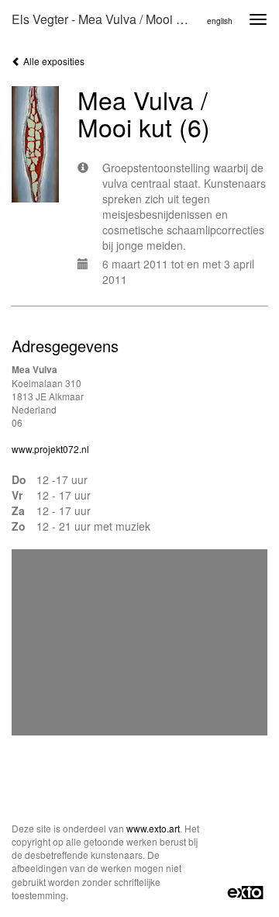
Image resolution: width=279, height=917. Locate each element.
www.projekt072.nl (50, 448)
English (219, 21)
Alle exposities (52, 60)
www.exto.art (153, 828)
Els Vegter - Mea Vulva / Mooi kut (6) (107, 19)
